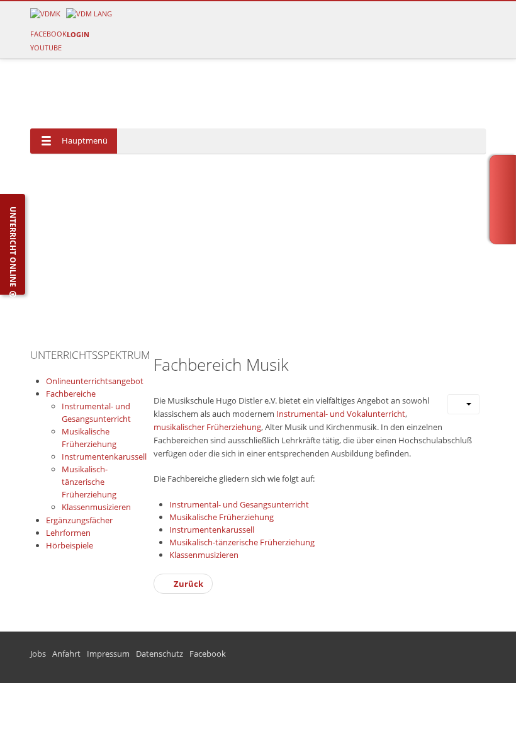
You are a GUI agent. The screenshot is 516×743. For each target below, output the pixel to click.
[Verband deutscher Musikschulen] (89, 13)
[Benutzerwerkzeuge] (463, 404)
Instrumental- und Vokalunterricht (340, 413)
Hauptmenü (85, 140)
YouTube (46, 47)
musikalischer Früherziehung (207, 427)
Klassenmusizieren (203, 554)
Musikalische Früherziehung (221, 517)
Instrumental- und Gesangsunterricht (239, 504)
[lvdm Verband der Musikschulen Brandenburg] (45, 13)
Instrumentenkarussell (211, 529)
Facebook (48, 33)
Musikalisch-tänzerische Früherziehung (242, 542)
